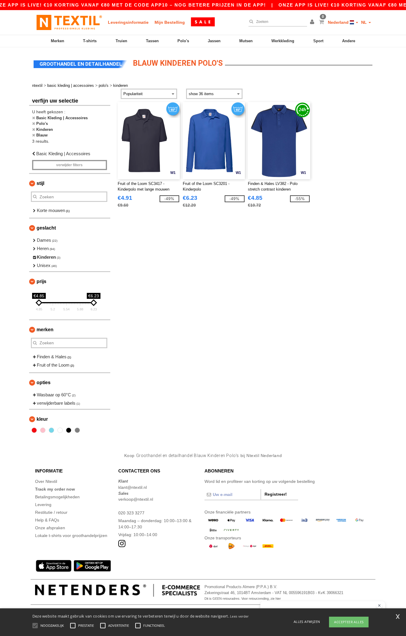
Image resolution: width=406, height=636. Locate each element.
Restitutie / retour (51, 512)
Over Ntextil (46, 481)
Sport (318, 41)
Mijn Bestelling (170, 22)
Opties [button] (44, 382)
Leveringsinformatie (128, 22)
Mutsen (246, 41)
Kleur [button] (42, 419)
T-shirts (90, 41)
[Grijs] (77, 430)
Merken (57, 41)
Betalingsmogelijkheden (57, 496)
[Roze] (42, 430)
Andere (348, 41)
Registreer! (276, 494)
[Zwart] (68, 430)
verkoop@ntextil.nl (135, 499)
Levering (43, 504)
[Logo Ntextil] (69, 22)
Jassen (214, 41)
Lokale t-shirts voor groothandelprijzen (71, 535)
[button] (313, 22)
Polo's (183, 41)
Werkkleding (282, 41)
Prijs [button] (41, 281)
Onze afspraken (50, 527)
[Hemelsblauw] (51, 430)
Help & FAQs (47, 520)
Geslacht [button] (46, 227)
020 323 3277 (131, 513)
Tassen (152, 41)
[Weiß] (60, 430)
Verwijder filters (69, 165)
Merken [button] (45, 329)
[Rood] (34, 430)
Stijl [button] (40, 183)
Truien (121, 41)
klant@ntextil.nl (132, 487)
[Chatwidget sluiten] (379, 606)
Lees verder (239, 616)
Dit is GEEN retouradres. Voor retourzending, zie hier (242, 598)
